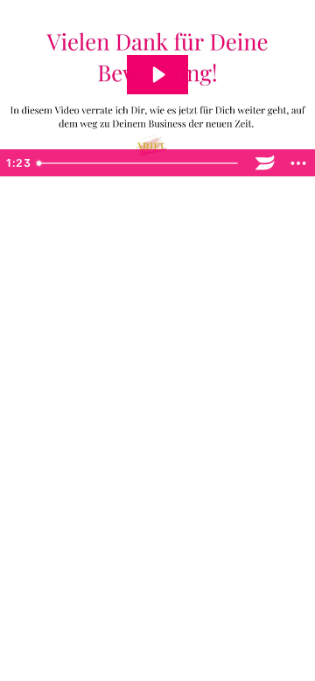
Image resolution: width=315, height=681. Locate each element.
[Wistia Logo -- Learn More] (265, 163)
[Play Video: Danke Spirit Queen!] (157, 74)
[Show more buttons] (298, 163)
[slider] (140, 163)
